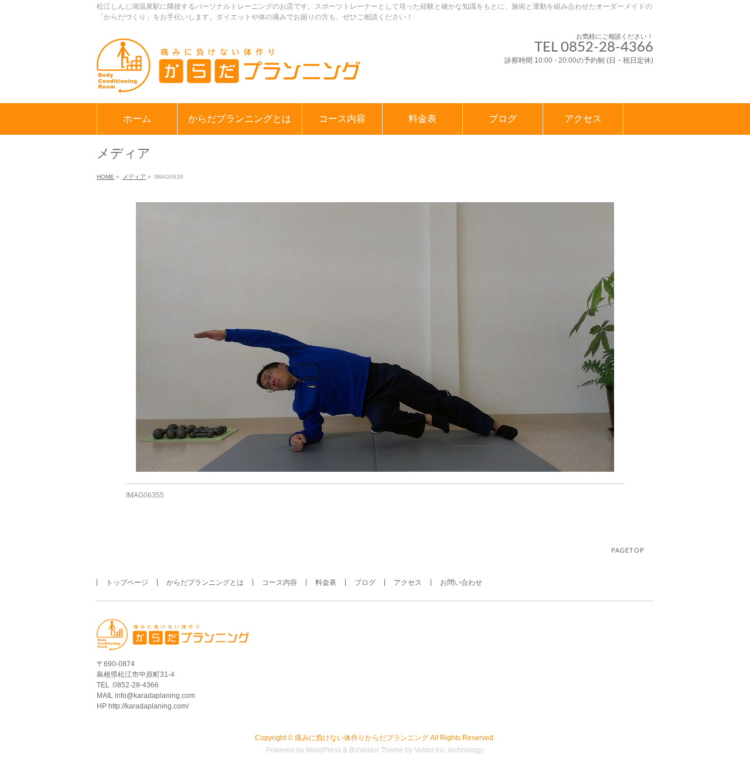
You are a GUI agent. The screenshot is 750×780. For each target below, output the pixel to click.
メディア (134, 176)
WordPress (323, 750)
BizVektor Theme (376, 750)
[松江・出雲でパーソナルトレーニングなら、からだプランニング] (228, 81)
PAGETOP (628, 550)
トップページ (127, 582)
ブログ (365, 582)
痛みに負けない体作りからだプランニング (361, 738)
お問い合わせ (461, 582)
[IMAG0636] (375, 337)
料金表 (325, 582)
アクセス (408, 582)
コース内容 (279, 582)
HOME (105, 176)
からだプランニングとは (205, 582)
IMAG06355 (145, 495)
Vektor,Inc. (430, 750)
